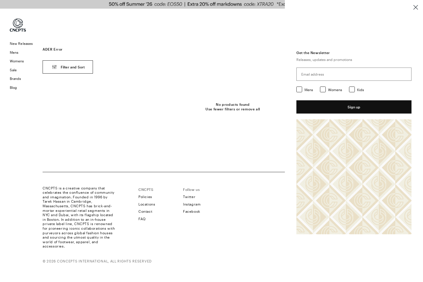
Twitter (189, 197)
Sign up (354, 107)
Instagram (192, 204)
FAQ (142, 219)
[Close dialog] (416, 7)
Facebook (191, 211)
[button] (21, 52)
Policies (145, 197)
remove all (250, 109)
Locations (146, 204)
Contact (145, 211)
